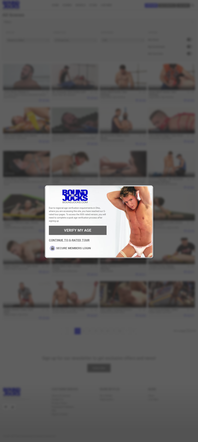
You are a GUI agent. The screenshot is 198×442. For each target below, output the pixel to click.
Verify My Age (77, 230)
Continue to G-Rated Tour (69, 240)
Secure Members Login (73, 248)
